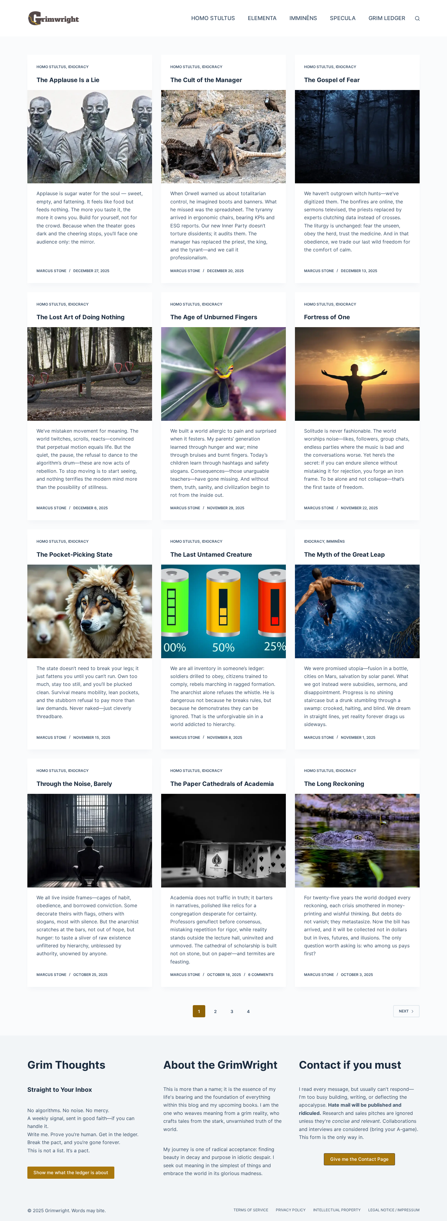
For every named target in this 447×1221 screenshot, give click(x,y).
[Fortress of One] (357, 374)
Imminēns (303, 18)
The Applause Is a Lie (67, 80)
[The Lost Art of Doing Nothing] (89, 374)
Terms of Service (251, 1210)
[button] (359, 1159)
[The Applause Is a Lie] (89, 137)
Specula (343, 18)
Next (404, 1011)
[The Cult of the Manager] (223, 137)
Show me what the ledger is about (70, 1172)
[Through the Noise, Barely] (89, 840)
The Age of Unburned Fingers (213, 317)
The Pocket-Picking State (74, 554)
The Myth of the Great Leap (344, 554)
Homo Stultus (213, 18)
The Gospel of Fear (332, 80)
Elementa (262, 18)
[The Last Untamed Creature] (223, 611)
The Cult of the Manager (206, 80)
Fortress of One (327, 317)
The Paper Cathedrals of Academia (222, 783)
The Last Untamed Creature (211, 554)
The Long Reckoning (334, 783)
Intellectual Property (337, 1210)
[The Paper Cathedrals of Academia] (223, 840)
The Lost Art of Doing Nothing (80, 317)
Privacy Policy (291, 1210)
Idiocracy (78, 66)
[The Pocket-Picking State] (89, 611)
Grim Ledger (387, 18)
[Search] (417, 18)
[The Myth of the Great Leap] (357, 611)
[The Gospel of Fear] (357, 137)
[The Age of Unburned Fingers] (223, 374)
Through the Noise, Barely (74, 783)
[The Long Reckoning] (357, 840)
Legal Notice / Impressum (394, 1210)
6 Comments (260, 974)
